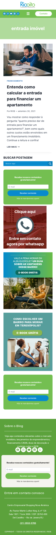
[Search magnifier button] (50, 163)
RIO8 (12, 111)
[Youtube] (11, 13)
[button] (28, 13)
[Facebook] (4, 13)
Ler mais (13, 147)
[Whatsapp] (18, 13)
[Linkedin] (14, 13)
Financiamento (15, 81)
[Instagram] (7, 13)
